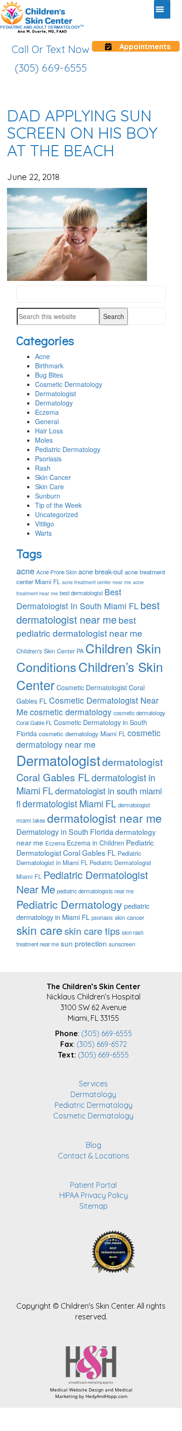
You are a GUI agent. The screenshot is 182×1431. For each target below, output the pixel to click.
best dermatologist (81, 593)
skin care (39, 929)
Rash (42, 468)
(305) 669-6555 (106, 1033)
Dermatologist (55, 393)
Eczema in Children (95, 842)
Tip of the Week (58, 505)
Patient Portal (93, 1185)
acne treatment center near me (96, 582)
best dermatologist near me (88, 612)
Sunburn (47, 495)
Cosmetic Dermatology (68, 384)
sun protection (84, 943)
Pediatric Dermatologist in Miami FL (78, 858)
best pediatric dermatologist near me (79, 626)
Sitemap (93, 1206)
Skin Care (49, 486)
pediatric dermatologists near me (95, 891)
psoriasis (102, 917)
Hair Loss (49, 430)
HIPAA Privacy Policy (93, 1195)
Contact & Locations (93, 1155)
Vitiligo (44, 523)
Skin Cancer (53, 477)
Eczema (47, 412)
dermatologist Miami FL (69, 803)
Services (93, 1083)
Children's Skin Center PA (50, 651)
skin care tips (92, 931)
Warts (43, 533)
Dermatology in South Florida (64, 831)
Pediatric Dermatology (67, 449)
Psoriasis (48, 458)
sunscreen (122, 944)
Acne (42, 356)
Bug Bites (49, 374)
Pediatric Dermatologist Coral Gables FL (85, 847)
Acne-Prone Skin (56, 572)
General (47, 421)
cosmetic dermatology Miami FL (82, 733)
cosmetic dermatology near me (88, 738)
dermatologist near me (104, 818)
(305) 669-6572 (102, 1044)
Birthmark (49, 365)
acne (25, 571)
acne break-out (100, 571)
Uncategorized (56, 514)
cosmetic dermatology (71, 712)
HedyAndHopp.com (106, 1396)
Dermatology (54, 402)
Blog (93, 1145)
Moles (44, 440)
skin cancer (129, 917)
